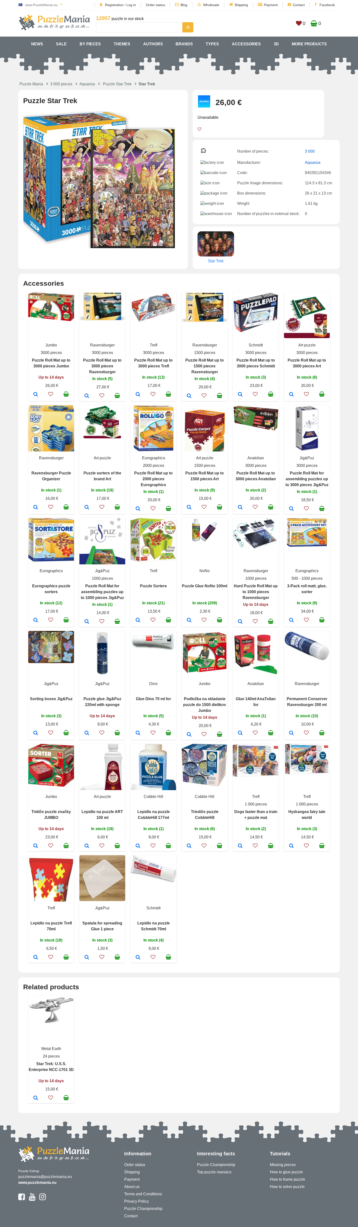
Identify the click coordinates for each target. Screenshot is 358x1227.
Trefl (153, 345)
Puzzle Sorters (153, 586)
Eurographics (153, 458)
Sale (61, 44)
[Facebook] (21, 1199)
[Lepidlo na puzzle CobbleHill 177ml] (138, 846)
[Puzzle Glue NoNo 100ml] (189, 620)
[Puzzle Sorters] (138, 620)
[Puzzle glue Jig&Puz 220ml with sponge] (87, 733)
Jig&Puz (307, 458)
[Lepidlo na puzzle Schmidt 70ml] (138, 957)
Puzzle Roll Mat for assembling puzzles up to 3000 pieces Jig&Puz (307, 479)
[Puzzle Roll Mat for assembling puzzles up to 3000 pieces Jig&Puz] (291, 509)
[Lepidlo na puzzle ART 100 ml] (87, 846)
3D (276, 44)
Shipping (241, 5)
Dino (153, 684)
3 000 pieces (61, 84)
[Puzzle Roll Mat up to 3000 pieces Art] (291, 395)
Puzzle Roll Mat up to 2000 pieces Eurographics (153, 479)
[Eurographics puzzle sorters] (35, 620)
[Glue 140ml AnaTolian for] (240, 733)
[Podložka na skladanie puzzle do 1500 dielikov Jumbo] (189, 735)
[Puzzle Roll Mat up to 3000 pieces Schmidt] (240, 395)
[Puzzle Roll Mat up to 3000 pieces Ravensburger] (87, 396)
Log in (131, 5)
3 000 (310, 151)
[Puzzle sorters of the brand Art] (87, 507)
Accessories (246, 44)
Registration (114, 5)
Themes (122, 44)
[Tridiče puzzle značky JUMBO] (35, 846)
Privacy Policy (136, 1201)
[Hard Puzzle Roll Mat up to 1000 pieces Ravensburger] (240, 622)
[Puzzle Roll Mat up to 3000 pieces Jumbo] (35, 395)
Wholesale (211, 5)
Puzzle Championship (143, 1209)
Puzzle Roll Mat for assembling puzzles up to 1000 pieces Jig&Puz (102, 592)
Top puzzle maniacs (214, 1172)
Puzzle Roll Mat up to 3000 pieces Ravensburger (102, 366)
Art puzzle (307, 345)
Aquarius (87, 84)
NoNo (204, 571)
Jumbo (51, 345)
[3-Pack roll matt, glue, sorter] (291, 620)
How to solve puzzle (287, 1187)
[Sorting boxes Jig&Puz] (35, 733)
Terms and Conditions (143, 1194)
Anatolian (255, 458)
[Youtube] (32, 1199)
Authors (153, 44)
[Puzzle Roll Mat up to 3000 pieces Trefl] (138, 395)
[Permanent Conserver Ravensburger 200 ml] (291, 733)
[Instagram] (42, 1199)
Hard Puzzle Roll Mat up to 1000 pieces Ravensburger (256, 592)
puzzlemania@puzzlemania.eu (45, 1177)
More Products (309, 44)
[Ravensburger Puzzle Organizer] (35, 507)
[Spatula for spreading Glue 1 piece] (87, 957)
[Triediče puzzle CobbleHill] (189, 846)
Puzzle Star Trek (117, 84)
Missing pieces (283, 1165)
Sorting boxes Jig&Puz (51, 699)
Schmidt (256, 345)
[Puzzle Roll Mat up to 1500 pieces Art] (189, 507)
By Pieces (90, 44)
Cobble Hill (153, 797)
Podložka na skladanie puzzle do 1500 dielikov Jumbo (204, 705)
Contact (299, 5)
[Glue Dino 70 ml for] (138, 733)
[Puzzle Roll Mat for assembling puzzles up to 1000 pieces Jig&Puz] (87, 622)
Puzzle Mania (31, 84)
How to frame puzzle (287, 1179)
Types (212, 44)
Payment (271, 5)
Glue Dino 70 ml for (153, 699)
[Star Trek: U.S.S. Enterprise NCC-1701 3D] (35, 1098)
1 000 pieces (256, 804)
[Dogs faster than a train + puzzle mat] (240, 846)
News (37, 44)
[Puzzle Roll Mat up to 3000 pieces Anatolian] (240, 507)
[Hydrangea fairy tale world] (291, 846)
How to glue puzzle (286, 1172)
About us (132, 1187)
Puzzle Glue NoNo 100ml (204, 586)
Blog (183, 5)
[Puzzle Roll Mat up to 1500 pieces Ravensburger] (189, 396)
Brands (184, 44)
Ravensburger (102, 345)
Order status (155, 5)
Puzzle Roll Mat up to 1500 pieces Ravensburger (204, 366)
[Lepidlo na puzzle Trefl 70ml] (35, 957)
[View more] (51, 320)
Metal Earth (51, 1049)
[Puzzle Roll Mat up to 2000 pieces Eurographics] (138, 509)
